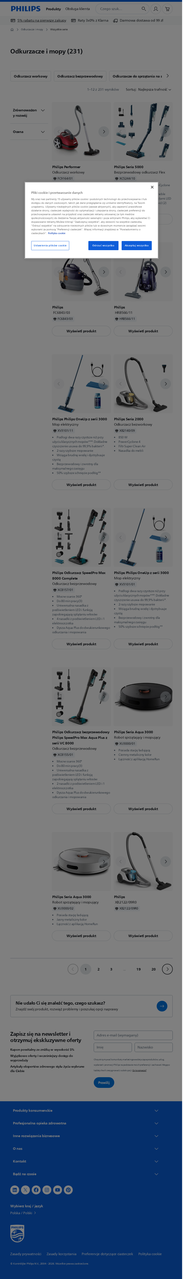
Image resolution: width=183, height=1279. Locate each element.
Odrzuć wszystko (102, 245)
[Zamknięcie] (151, 187)
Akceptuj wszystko (135, 245)
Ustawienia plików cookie (48, 245)
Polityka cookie (55, 233)
